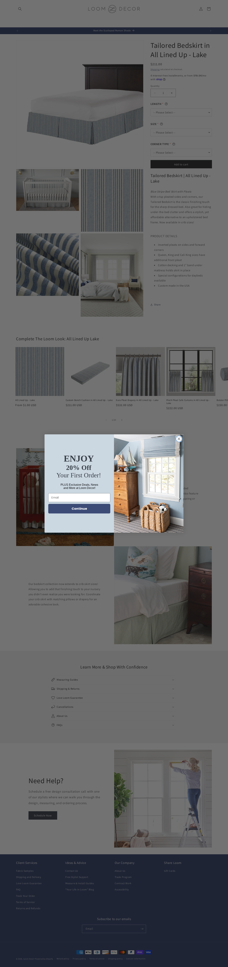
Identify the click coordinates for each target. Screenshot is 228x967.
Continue (79, 508)
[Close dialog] (179, 439)
